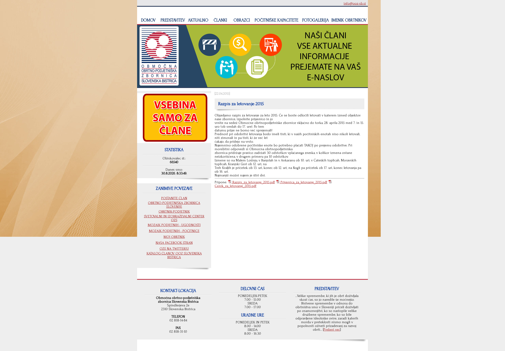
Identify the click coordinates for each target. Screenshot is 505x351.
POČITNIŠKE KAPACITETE (275, 20)
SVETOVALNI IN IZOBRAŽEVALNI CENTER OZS (174, 218)
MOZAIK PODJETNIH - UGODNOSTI (174, 225)
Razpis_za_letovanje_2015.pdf (253, 182)
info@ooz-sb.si (355, 3)
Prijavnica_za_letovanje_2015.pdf (303, 182)
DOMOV (148, 20)
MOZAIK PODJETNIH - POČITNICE (174, 231)
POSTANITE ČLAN (174, 198)
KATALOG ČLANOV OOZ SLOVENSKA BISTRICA (174, 255)
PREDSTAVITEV (172, 20)
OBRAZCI (241, 20)
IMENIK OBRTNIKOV (349, 20)
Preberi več (332, 329)
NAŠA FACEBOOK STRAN (174, 243)
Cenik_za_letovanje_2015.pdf (235, 186)
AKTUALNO (197, 20)
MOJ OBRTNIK (174, 237)
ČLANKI (219, 20)
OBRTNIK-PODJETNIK (174, 211)
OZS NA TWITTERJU (174, 249)
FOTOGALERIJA (315, 20)
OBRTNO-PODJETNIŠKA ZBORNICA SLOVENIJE (174, 205)
